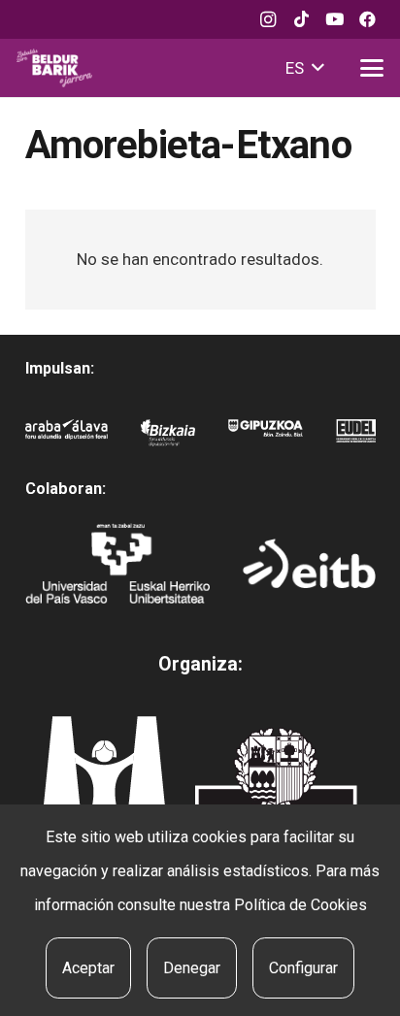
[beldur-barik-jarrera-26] (54, 68)
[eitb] (309, 563)
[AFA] (66, 436)
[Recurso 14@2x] (104, 782)
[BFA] (168, 436)
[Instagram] (267, 19)
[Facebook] (366, 19)
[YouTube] (333, 19)
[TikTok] (300, 19)
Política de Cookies (300, 905)
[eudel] (356, 436)
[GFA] (265, 436)
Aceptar (88, 968)
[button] (304, 67)
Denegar (191, 968)
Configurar (303, 968)
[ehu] (118, 563)
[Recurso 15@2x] (276, 788)
